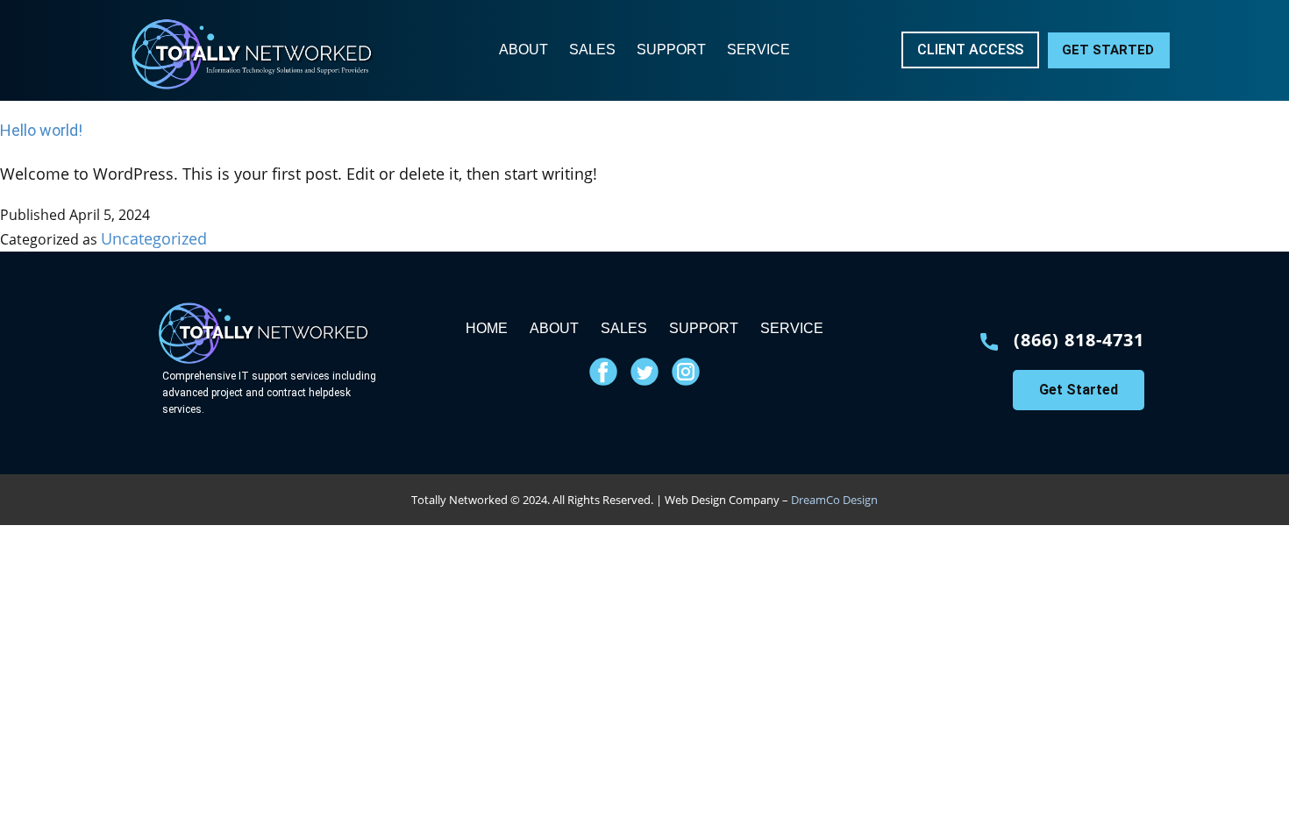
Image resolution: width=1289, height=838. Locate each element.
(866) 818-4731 (1079, 340)
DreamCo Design (834, 500)
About (523, 49)
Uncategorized (154, 238)
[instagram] (686, 372)
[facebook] (603, 372)
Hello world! (41, 130)
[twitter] (644, 372)
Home (487, 328)
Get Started (1108, 50)
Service (758, 49)
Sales (592, 49)
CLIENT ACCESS (970, 49)
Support (671, 49)
